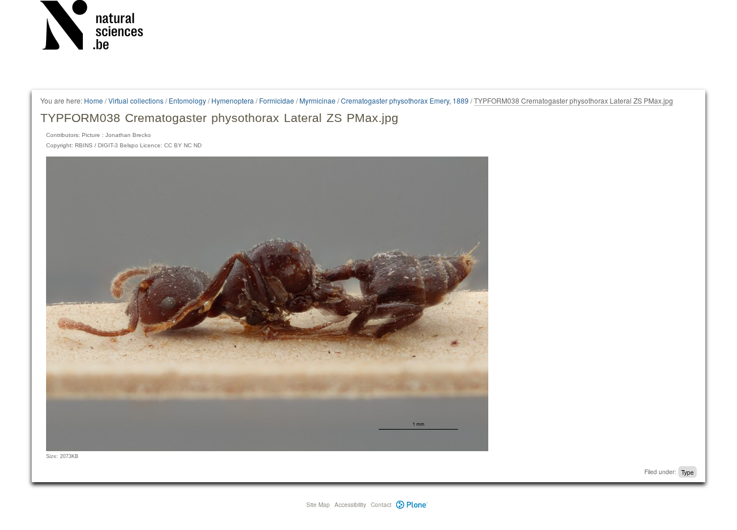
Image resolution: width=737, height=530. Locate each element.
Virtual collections (136, 100)
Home (93, 100)
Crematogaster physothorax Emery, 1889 (405, 100)
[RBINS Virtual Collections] (99, 27)
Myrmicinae (317, 100)
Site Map (318, 505)
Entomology (187, 100)
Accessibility (350, 505)
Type (687, 471)
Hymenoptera (232, 100)
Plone (412, 505)
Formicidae (276, 100)
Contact (381, 505)
